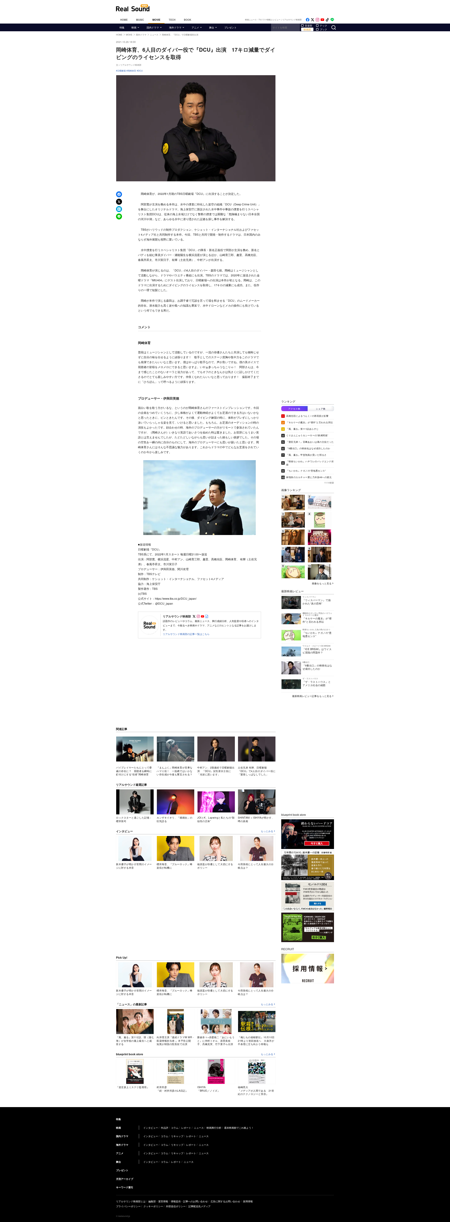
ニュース (199, 1127)
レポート (186, 1127)
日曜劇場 (121, 70)
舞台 (211, 27)
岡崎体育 (132, 70)
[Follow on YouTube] (322, 20)
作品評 (164, 1127)
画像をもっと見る (322, 583)
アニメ (195, 27)
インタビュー (150, 1127)
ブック (323, 29)
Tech (172, 19)
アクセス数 (294, 408)
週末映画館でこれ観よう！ (239, 1127)
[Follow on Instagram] (317, 20)
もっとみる (267, 831)
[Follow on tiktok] (327, 20)
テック (323, 25)
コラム (174, 1127)
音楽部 (308, 25)
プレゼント (230, 27)
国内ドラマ (153, 27)
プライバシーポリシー (128, 1206)
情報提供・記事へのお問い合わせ (189, 1201)
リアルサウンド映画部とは (131, 1201)
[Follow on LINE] (332, 20)
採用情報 (248, 1201)
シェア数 (321, 408)
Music (140, 19)
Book (187, 19)
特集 (122, 27)
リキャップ (177, 1136)
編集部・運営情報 (158, 1201)
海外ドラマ (175, 27)
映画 (133, 27)
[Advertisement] (248, 8)
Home (124, 19)
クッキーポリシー (153, 1206)
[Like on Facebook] (307, 20)
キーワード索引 (124, 1187)
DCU (140, 70)
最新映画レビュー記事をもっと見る (312, 696)
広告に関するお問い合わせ (225, 1201)
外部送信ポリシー (176, 1206)
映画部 (307, 29)
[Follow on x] (312, 20)
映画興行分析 (214, 1127)
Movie (156, 19)
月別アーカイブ (124, 1179)
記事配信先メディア (199, 1206)
